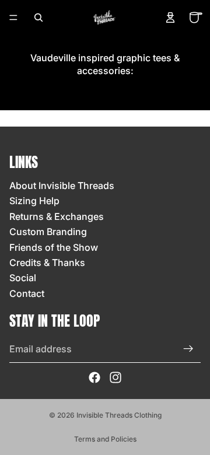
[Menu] (13, 17)
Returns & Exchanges (56, 216)
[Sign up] (188, 349)
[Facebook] (95, 377)
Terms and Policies (105, 439)
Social (22, 278)
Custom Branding (48, 231)
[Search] (38, 17)
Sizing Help (34, 200)
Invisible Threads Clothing (119, 415)
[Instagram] (115, 377)
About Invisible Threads (61, 185)
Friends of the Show (53, 247)
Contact (26, 293)
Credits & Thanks (47, 262)
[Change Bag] (196, 17)
